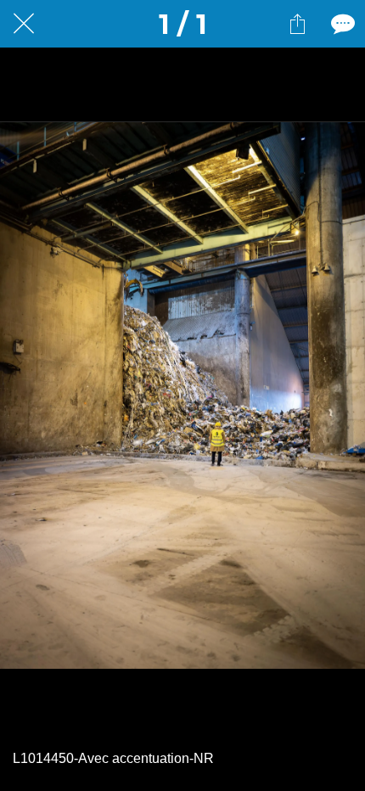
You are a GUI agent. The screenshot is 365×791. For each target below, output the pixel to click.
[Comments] (341, 23)
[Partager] (297, 23)
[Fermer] (24, 24)
